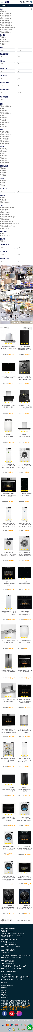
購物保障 (4, 988)
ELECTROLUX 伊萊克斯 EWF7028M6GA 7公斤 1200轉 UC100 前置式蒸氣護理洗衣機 (24, 378)
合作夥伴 (4, 992)
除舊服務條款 (5, 997)
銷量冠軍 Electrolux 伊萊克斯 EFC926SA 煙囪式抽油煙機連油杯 (8, 348)
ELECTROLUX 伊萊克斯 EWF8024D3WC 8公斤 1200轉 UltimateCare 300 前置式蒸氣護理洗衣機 (25, 466)
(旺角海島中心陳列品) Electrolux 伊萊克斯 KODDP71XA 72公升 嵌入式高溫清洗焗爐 (24, 701)
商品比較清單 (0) (4, 328)
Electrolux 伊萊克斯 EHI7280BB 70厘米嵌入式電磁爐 (8, 377)
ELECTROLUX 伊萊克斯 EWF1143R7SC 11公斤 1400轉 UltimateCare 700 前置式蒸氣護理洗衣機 (8, 907)
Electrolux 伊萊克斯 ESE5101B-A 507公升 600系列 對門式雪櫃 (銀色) (8, 672)
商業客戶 (4, 990)
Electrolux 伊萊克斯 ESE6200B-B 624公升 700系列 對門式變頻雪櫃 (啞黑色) (25, 789)
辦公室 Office (7, 974)
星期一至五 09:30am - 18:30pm (12, 979)
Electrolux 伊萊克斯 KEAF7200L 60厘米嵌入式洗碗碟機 (24, 641)
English (3, 5)
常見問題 (4, 995)
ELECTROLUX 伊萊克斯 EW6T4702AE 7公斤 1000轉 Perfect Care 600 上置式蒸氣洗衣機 (25, 760)
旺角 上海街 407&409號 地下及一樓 (13, 933)
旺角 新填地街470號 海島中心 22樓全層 (14, 966)
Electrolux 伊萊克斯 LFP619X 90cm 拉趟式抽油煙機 (8, 700)
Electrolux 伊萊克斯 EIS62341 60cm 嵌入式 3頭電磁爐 (24, 582)
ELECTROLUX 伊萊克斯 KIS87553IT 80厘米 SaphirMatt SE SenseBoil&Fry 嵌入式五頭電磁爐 (8, 789)
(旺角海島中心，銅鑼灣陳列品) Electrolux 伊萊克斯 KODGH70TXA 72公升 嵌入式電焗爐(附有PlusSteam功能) (8, 731)
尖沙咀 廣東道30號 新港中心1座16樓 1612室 (16, 977)
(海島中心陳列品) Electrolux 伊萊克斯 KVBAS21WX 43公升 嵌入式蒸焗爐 (8, 819)
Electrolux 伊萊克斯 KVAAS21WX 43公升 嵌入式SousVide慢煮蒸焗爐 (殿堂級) (24, 878)
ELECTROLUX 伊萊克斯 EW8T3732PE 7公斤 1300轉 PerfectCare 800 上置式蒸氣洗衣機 (8, 466)
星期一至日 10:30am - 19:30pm (12, 936)
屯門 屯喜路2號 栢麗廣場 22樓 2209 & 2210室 (16, 955)
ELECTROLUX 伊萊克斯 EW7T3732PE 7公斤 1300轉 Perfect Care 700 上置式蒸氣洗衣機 (8, 525)
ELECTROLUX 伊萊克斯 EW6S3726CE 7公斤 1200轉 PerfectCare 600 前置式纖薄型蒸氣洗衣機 (8, 848)
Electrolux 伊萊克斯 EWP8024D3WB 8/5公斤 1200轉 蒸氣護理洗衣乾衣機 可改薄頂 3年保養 (8, 554)
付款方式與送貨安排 (7, 985)
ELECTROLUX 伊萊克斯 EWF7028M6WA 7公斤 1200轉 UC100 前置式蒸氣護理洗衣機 (24, 554)
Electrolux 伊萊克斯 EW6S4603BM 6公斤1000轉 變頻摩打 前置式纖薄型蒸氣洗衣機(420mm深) (24, 819)
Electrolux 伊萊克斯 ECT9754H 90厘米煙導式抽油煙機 (25, 435)
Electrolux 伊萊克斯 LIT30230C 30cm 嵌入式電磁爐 (25, 494)
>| (10, 920)
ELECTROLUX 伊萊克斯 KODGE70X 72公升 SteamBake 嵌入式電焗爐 (8, 495)
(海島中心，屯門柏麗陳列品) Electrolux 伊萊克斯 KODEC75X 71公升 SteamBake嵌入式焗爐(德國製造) (24, 848)
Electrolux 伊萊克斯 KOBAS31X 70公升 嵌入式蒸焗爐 (25, 671)
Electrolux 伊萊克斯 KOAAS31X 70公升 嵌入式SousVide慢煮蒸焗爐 (8, 583)
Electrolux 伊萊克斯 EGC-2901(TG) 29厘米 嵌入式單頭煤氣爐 (25, 407)
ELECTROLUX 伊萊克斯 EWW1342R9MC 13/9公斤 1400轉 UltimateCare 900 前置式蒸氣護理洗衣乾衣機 (24, 907)
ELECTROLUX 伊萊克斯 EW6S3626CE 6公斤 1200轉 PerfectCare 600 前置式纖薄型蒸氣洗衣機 (8, 878)
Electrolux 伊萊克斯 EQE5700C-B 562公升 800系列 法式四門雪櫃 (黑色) (8, 760)
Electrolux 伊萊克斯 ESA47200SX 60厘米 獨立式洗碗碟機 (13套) (24, 731)
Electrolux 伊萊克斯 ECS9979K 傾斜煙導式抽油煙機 (8, 406)
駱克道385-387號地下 (9, 944)
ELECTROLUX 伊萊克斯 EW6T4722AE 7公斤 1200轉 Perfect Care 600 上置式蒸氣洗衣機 (25, 525)
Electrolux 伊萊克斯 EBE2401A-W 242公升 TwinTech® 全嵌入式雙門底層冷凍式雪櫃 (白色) (8, 613)
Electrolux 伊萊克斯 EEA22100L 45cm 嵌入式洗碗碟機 (8, 435)
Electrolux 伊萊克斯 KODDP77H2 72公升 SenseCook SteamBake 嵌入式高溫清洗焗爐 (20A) (25, 613)
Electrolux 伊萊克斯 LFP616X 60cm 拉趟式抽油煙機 (8, 641)
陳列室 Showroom (8, 931)
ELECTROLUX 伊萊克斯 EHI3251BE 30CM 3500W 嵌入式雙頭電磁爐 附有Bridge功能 (24, 348)
